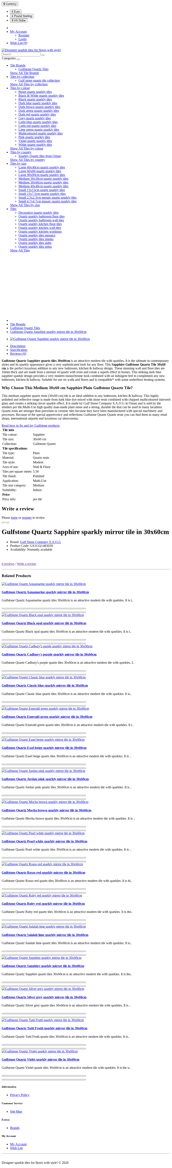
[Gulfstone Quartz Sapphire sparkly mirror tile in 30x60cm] (50, 339)
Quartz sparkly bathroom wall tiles (41, 220)
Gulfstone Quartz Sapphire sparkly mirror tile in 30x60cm (48, 332)
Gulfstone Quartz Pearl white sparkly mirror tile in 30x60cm (44, 841)
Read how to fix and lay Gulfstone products (31, 425)
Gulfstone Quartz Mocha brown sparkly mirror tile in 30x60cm (46, 810)
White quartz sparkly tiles (35, 144)
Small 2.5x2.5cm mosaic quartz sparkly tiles (47, 197)
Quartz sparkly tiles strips (35, 246)
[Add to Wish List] (3, 522)
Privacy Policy (19, 1095)
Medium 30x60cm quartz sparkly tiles (43, 182)
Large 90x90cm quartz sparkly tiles (41, 175)
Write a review (26, 564)
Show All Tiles (20, 250)
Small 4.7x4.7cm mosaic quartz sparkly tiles (47, 201)
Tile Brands (17, 65)
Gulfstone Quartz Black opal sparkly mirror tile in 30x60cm (44, 623)
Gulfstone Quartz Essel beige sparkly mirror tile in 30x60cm (44, 748)
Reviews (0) (18, 353)
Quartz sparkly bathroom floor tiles (41, 216)
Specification (18, 350)
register (27, 517)
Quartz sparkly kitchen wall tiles (39, 227)
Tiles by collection (22, 76)
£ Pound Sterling (22, 16)
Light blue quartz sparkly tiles (38, 122)
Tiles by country (20, 152)
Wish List (16, 1148)
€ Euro (16, 11)
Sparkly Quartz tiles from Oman (39, 156)
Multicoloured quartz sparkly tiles (40, 133)
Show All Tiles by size (25, 205)
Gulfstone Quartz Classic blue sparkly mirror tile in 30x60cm (45, 685)
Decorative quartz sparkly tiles (38, 212)
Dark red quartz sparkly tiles (37, 114)
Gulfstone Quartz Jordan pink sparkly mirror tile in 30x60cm (45, 779)
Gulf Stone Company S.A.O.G (40, 542)
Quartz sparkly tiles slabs (34, 243)
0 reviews (8, 564)
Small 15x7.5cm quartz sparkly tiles (42, 194)
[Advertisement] (86, 285)
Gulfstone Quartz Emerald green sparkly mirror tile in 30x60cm (47, 716)
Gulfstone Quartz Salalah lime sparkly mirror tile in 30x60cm (45, 935)
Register (23, 35)
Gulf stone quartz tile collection (39, 80)
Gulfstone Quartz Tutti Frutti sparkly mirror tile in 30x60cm (44, 1028)
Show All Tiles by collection (29, 84)
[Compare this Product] (7, 522)
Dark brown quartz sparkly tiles (39, 107)
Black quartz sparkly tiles (35, 99)
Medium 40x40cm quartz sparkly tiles (43, 186)
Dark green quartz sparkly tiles (38, 110)
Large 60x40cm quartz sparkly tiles (41, 167)
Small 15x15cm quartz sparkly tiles (41, 190)
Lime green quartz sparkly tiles (38, 129)
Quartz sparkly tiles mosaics (36, 235)
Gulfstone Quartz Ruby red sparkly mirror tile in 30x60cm (43, 903)
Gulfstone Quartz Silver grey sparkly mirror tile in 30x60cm (44, 997)
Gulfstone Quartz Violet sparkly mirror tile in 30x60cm (40, 1059)
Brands (15, 1128)
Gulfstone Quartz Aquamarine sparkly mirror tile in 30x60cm (45, 592)
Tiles (13, 209)
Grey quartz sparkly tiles (34, 118)
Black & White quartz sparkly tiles (41, 95)
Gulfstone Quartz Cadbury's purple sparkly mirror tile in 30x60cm (49, 654)
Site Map (16, 1111)
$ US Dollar (19, 20)
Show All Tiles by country (27, 160)
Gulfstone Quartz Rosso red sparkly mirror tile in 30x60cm (43, 872)
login (14, 517)
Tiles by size (18, 163)
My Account (18, 1144)
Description (17, 346)
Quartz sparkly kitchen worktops (40, 231)
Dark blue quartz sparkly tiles (37, 103)
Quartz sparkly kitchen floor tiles (40, 224)
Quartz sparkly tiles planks (35, 239)
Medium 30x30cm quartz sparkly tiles (43, 178)
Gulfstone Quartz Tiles (33, 69)
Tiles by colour (20, 88)
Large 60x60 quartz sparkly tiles (39, 171)
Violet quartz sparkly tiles (35, 141)
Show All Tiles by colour (26, 148)
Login (22, 39)
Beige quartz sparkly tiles (35, 92)
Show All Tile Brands (24, 73)
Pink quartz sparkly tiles (34, 137)
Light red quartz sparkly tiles (37, 126)
